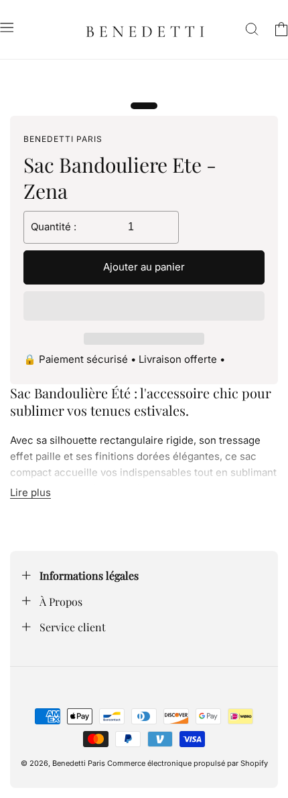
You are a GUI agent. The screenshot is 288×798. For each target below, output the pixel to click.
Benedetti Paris (78, 763)
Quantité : (53, 226)
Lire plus (30, 492)
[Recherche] (252, 29)
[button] (144, 306)
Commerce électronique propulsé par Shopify (187, 763)
